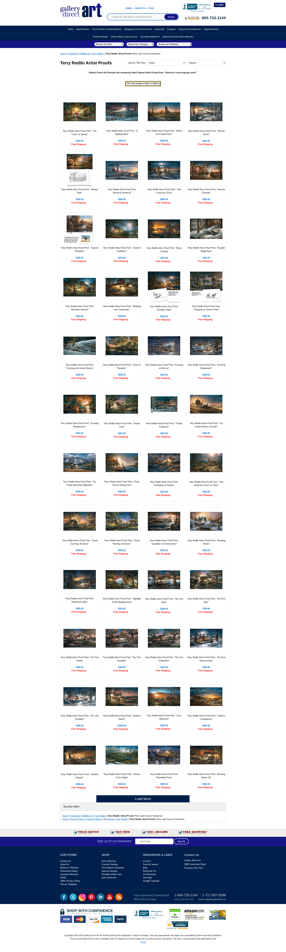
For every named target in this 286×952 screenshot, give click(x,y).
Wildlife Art (85, 53)
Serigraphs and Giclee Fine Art (138, 29)
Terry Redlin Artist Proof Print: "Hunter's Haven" (122, 717)
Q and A (147, 861)
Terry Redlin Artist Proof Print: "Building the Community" (122, 308)
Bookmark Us (149, 871)
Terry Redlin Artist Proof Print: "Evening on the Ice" (164, 366)
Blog (145, 867)
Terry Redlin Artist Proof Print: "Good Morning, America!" (122, 542)
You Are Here (71, 806)
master (80, 919)
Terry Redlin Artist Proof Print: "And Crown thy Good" (164, 191)
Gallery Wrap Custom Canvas (124, 37)
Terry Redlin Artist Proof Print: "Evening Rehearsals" (206, 366)
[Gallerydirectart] (81, 9)
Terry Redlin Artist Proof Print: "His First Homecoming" (206, 659)
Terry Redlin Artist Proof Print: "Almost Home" (206, 133)
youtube (109, 897)
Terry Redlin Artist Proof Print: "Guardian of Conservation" (164, 542)
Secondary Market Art (149, 37)
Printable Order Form (112, 874)
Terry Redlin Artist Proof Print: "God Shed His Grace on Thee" (206, 483)
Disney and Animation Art (189, 29)
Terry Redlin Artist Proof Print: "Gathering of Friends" (164, 483)
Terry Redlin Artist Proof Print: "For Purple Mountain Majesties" (79, 483)
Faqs (151, 8)
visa (66, 919)
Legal (143, 942)
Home (128, 8)
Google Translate (151, 881)
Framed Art (159, 29)
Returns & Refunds (69, 867)
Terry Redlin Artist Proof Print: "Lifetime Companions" (206, 717)
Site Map (147, 877)
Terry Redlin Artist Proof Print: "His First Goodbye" (122, 659)
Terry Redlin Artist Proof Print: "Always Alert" (79, 191)
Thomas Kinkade (100, 37)
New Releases (82, 29)
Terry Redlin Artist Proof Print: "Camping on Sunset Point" (206, 308)
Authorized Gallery (69, 871)
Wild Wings (109, 819)
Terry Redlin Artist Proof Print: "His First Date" (164, 600)
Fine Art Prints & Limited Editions (106, 29)
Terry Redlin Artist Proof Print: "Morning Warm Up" (206, 776)
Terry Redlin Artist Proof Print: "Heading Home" (206, 542)
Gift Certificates (109, 877)
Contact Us (65, 861)
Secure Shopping (68, 884)
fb (64, 897)
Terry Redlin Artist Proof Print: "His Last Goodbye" (80, 717)
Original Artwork (211, 29)
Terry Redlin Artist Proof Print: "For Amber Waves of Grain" (206, 425)
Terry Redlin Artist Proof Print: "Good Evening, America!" (79, 542)
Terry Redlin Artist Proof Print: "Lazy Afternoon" (164, 717)
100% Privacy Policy (70, 881)
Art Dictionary (149, 874)
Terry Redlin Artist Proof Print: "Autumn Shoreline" (79, 249)
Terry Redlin (98, 53)
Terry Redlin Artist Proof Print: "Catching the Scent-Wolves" (79, 366)
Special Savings (109, 871)
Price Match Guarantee (113, 867)
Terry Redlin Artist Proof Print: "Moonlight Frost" (164, 776)
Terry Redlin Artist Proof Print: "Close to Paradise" (122, 366)
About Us (140, 8)
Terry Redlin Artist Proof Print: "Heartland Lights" (79, 600)
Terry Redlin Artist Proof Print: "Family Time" (122, 425)
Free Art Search (150, 864)
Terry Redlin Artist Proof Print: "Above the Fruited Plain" (164, 132)
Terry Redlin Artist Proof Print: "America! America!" (122, 191)
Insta (82, 897)
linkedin (100, 897)
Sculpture (171, 29)
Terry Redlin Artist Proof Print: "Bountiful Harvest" (79, 308)
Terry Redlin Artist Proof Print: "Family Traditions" (164, 425)
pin (91, 897)
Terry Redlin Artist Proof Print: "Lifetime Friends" (79, 776)
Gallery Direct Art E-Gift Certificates (177, 37)
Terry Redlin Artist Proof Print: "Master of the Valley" (121, 776)
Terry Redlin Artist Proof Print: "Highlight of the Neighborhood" (122, 600)
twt (73, 897)
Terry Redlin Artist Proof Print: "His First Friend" (80, 659)
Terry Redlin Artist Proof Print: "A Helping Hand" (122, 132)
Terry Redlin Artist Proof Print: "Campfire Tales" (164, 308)
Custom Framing (110, 864)
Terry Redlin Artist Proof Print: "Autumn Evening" (206, 191)
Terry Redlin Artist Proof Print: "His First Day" (206, 600)
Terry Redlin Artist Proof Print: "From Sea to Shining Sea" (121, 483)
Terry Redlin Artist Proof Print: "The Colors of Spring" (79, 133)
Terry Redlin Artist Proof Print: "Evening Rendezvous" (80, 425)
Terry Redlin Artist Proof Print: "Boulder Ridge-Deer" (206, 249)
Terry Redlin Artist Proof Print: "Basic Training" (164, 250)
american (107, 919)
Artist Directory (109, 861)
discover (93, 919)
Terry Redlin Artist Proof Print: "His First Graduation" (164, 659)
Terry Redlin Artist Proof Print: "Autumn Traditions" (122, 249)
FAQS (63, 877)
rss (118, 897)
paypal (120, 919)
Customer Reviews (69, 874)
